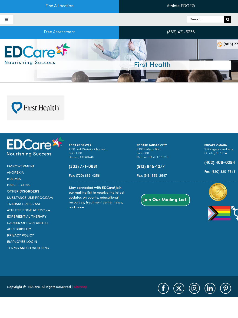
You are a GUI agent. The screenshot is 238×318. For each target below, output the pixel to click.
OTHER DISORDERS (23, 191)
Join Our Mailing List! (165, 200)
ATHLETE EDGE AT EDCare (28, 210)
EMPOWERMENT (21, 166)
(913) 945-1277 (151, 167)
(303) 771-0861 (83, 167)
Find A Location (59, 6)
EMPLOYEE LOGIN (22, 242)
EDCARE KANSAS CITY (152, 145)
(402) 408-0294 (219, 163)
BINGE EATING (18, 185)
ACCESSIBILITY (19, 229)
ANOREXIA (15, 173)
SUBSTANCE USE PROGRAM (30, 198)
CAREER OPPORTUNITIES (28, 223)
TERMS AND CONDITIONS (28, 248)
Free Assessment (59, 32)
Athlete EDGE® (181, 6)
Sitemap (80, 287)
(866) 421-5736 (181, 32)
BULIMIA (14, 179)
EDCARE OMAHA (215, 145)
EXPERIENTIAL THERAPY (26, 217)
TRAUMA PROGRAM (23, 204)
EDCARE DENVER (80, 145)
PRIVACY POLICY (20, 235)
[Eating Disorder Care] (37, 45)
